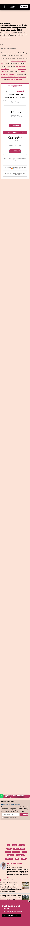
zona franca (16, 852)
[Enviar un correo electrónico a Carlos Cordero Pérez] (8, 877)
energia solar (20, 855)
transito (22, 845)
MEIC (24, 852)
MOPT (14, 845)
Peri (17, 858)
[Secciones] (3, 6)
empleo (8, 852)
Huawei (24, 858)
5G (8, 845)
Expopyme (10, 855)
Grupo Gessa (9, 858)
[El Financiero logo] (12, 6)
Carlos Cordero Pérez (7, 44)
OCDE (9, 848)
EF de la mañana (5, 23)
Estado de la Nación (19, 848)
